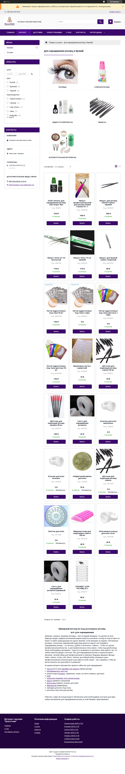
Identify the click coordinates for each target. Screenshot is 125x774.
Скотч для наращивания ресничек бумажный (56, 588)
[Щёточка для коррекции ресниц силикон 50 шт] (56, 405)
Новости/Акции (54, 32)
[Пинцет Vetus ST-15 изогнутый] (56, 242)
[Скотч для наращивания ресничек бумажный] (56, 571)
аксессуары (52, 683)
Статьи (37, 726)
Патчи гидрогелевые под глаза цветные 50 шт (56, 368)
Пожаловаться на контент (61, 756)
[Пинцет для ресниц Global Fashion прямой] (108, 185)
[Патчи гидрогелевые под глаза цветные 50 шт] (56, 350)
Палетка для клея (56, 531)
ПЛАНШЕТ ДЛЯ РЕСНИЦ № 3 (82, 587)
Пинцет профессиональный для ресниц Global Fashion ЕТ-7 (82, 204)
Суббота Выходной (71, 739)
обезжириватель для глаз (57, 671)
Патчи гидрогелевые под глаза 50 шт (56, 312)
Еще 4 (11, 117)
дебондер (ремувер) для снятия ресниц (63, 678)
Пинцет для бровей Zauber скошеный (108, 259)
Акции (36, 723)
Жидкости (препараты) (62, 122)
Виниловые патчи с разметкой (82, 367)
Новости (37, 729)
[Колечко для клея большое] (56, 461)
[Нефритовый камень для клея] (82, 461)
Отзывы (10, 52)
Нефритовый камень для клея (82, 477)
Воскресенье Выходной (73, 742)
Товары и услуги (55, 43)
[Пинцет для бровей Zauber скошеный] (108, 242)
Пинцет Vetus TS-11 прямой (82, 259)
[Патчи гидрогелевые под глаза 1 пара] (82, 295)
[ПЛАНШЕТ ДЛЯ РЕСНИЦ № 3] (82, 571)
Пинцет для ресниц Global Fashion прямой (108, 203)
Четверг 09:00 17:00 (71, 733)
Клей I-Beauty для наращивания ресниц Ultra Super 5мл (56, 203)
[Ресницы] (62, 72)
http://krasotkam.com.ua (17, 181)
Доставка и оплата (11, 732)
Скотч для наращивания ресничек (82, 423)
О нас (69, 32)
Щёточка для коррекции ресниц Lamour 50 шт (108, 368)
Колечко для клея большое (56, 477)
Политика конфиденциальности (83, 756)
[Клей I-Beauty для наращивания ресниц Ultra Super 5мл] (56, 185)
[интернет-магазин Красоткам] (9, 26)
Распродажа (96, 32)
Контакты (80, 32)
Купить (56, 223)
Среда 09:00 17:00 (71, 729)
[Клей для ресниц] (102, 72)
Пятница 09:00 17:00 (71, 736)
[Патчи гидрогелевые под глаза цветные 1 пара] (108, 295)
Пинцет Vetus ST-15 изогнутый (56, 259)
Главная (10, 32)
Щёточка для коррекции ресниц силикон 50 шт (56, 423)
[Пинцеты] (102, 107)
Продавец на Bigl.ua (62, 754)
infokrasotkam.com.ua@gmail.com (21, 185)
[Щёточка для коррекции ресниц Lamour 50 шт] (108, 350)
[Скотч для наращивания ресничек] (82, 405)
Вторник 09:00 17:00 (71, 726)
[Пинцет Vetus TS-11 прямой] (82, 242)
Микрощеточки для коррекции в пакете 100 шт (82, 533)
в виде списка (119, 167)
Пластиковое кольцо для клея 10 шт (108, 532)
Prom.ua (73, 752)
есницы (62, 674)
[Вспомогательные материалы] (62, 142)
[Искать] (100, 21)
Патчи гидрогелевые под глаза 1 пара (82, 312)
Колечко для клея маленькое (108, 422)
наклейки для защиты (70, 669)
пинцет (50, 681)
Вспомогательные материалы (62, 157)
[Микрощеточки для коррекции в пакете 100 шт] (82, 516)
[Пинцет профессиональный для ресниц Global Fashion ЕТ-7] (82, 185)
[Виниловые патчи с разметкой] (82, 350)
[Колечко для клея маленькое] (108, 405)
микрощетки (52, 686)
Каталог (22, 32)
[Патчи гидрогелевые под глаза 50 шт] (56, 295)
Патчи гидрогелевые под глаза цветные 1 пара (108, 313)
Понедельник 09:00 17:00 (73, 723)
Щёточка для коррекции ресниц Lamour (108, 478)
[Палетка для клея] (56, 516)
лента (49, 669)
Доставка (37, 32)
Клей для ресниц (101, 87)
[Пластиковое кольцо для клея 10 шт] (108, 516)
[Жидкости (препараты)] (62, 107)
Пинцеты (102, 122)
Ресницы (63, 87)
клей (48, 676)
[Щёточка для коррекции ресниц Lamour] (108, 461)
